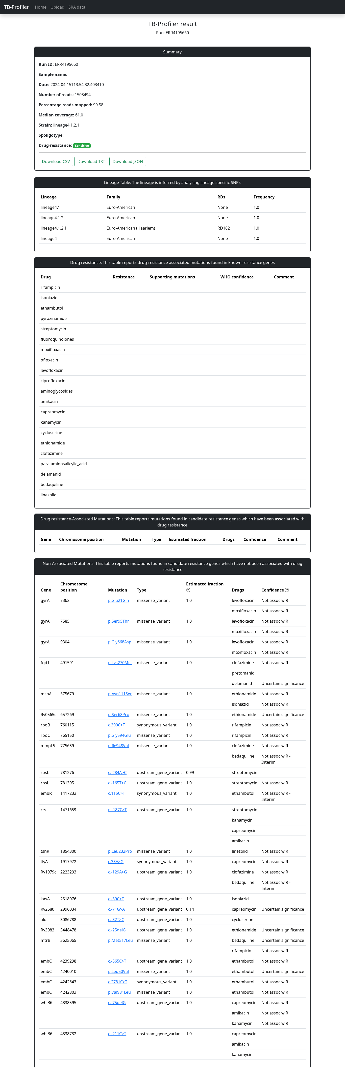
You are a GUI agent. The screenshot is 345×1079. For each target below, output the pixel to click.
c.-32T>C (116, 919)
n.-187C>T (117, 809)
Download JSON (128, 161)
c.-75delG (117, 1002)
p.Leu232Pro (120, 851)
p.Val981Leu (119, 992)
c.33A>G (116, 861)
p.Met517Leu (120, 940)
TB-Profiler (16, 7)
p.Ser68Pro (118, 714)
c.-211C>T (117, 1033)
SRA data (76, 7)
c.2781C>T (117, 982)
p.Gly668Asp (119, 642)
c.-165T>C (117, 783)
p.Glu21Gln (118, 600)
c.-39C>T (116, 899)
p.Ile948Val (118, 745)
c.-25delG (117, 930)
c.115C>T (116, 793)
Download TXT (91, 161)
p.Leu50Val (118, 971)
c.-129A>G (117, 872)
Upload (57, 7)
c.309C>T (116, 725)
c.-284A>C (117, 772)
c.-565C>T (117, 961)
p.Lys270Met (120, 662)
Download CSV (56, 161)
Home (40, 7)
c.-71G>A (116, 909)
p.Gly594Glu (119, 735)
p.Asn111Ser (120, 694)
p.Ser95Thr (118, 621)
